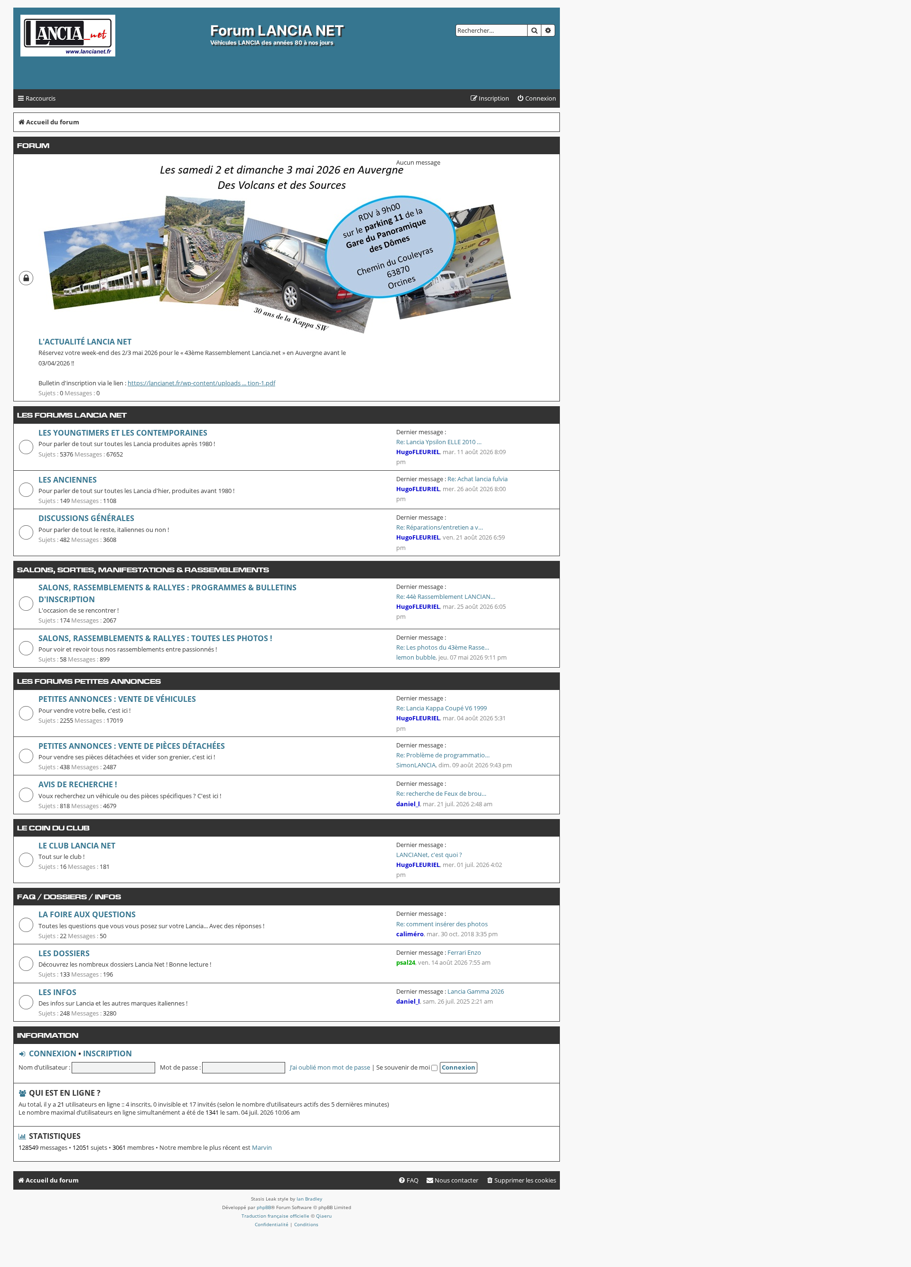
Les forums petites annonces (89, 681)
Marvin (262, 1148)
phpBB (264, 1207)
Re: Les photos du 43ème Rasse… (442, 647)
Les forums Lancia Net (72, 414)
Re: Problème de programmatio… (443, 755)
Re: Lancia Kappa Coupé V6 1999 (441, 708)
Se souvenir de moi (403, 1067)
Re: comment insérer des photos (442, 924)
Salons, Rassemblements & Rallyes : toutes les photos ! (155, 638)
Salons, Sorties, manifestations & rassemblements (143, 569)
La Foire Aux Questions (87, 914)
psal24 (405, 962)
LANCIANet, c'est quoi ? (429, 854)
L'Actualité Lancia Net (84, 341)
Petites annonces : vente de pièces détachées (131, 746)
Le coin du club (53, 827)
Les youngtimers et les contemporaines (122, 433)
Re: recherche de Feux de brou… (441, 793)
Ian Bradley (309, 1198)
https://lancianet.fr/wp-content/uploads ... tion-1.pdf (201, 383)
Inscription (107, 1053)
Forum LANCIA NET (277, 30)
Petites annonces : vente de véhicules (117, 699)
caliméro (410, 934)
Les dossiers (64, 953)
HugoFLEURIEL (418, 451)
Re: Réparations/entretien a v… (439, 527)
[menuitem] (536, 98)
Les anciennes (67, 480)
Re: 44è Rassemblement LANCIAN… (445, 596)
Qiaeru (324, 1215)
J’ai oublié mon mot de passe (330, 1067)
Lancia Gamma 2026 (475, 991)
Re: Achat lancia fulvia (477, 479)
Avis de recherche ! (77, 784)
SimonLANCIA (416, 765)
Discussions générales (86, 518)
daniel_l (408, 804)
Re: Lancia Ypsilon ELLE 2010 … (439, 442)
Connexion (52, 1053)
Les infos (57, 992)
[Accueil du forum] (113, 48)
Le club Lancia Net (76, 845)
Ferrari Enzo (464, 952)
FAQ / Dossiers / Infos (69, 896)
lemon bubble (416, 657)
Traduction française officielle (275, 1215)
